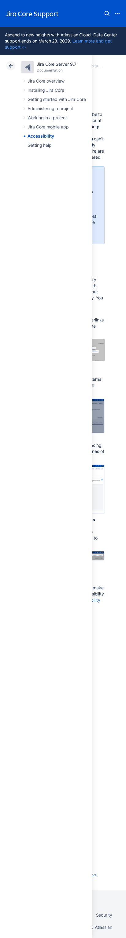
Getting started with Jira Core (57, 99)
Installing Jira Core (46, 90)
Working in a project (47, 117)
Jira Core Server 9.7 (56, 64)
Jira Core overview (46, 80)
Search (107, 13)
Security (104, 915)
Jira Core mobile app (48, 126)
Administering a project (50, 108)
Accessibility (41, 136)
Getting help (40, 145)
